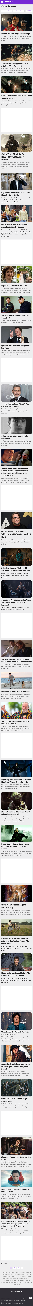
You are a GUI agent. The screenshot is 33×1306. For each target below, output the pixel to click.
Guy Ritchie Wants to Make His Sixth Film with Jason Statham (15, 194)
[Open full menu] (2, 2)
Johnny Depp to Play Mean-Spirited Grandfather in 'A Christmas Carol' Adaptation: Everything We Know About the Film (15, 472)
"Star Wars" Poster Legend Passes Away (13, 906)
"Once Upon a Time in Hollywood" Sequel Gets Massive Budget (14, 226)
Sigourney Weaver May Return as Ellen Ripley (16, 1158)
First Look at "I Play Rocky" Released (15, 691)
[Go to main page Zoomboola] (9, 2)
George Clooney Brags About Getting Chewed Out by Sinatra (15, 405)
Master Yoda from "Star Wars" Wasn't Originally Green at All (15, 813)
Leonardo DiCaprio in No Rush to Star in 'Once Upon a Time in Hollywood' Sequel (15, 1066)
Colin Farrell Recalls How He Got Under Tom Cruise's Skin (16, 97)
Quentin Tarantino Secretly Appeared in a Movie (16, 346)
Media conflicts (18, 11)
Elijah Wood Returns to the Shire (14, 286)
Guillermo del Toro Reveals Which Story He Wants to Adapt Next (16, 534)
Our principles (22, 1298)
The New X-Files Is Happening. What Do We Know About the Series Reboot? (16, 660)
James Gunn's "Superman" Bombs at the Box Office (15, 1190)
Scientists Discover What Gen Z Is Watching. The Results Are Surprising (15, 569)
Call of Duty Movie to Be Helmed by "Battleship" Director (12, 157)
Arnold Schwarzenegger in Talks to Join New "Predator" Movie (14, 64)
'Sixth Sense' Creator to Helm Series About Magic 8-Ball (15, 1033)
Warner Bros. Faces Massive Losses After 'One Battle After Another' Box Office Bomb (15, 940)
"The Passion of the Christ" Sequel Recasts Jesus (14, 1100)
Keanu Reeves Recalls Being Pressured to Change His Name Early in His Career (16, 846)
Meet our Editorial (5, 1298)
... (22, 1268)
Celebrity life (6, 11)
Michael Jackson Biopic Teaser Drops (15, 33)
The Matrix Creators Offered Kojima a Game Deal (16, 316)
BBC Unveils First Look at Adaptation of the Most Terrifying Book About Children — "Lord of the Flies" (15, 1223)
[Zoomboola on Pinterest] (30, 1298)
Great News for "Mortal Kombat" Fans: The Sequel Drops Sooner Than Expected (16, 602)
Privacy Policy (14, 1298)
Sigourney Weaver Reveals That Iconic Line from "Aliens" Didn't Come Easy (16, 780)
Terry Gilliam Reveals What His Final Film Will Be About (15, 722)
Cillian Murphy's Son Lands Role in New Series (14, 437)
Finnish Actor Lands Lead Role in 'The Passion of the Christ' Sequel (15, 974)
